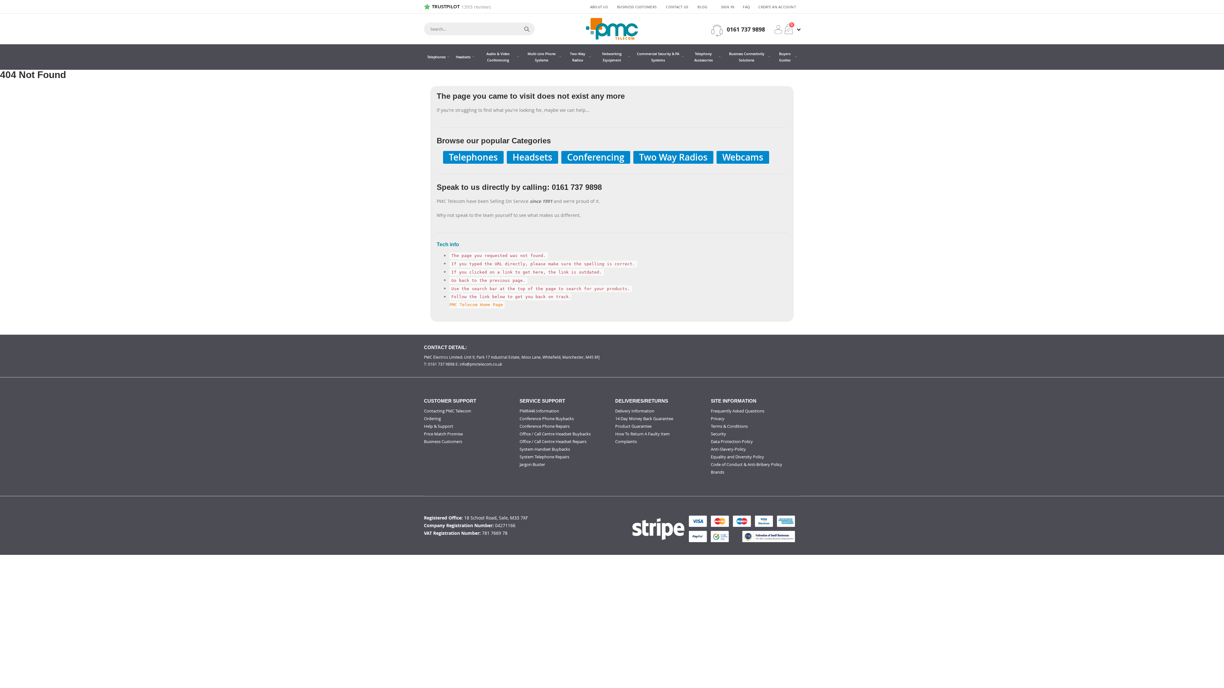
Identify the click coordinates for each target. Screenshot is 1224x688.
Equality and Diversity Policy (737, 457)
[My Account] (778, 29)
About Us (599, 6)
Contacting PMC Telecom (447, 411)
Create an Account (777, 6)
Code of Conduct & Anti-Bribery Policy (746, 464)
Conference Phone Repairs (545, 426)
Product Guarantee (633, 426)
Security (718, 434)
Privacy (718, 418)
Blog (702, 6)
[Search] (527, 29)
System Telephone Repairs (544, 457)
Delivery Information (634, 411)
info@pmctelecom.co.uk (481, 364)
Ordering (432, 418)
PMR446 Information (539, 411)
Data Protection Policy (732, 441)
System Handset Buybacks (545, 449)
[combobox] (479, 29)
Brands (717, 472)
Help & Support (438, 426)
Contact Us (677, 6)
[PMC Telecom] (612, 29)
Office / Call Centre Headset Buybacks (555, 434)
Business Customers (637, 6)
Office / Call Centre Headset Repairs (553, 441)
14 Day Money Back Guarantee (644, 418)
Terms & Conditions (729, 426)
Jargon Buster (532, 464)
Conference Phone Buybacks (547, 418)
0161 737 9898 (746, 29)
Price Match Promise (443, 434)
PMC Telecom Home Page (476, 305)
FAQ (746, 6)
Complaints (626, 441)
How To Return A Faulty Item (642, 434)
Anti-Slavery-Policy (728, 449)
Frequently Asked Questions (737, 411)
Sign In (728, 6)
